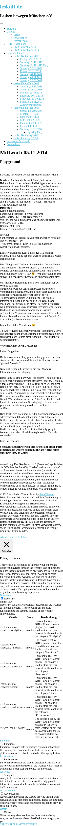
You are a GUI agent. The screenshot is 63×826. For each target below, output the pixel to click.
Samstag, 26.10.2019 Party (34, 65)
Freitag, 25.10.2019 (30, 59)
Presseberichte (21, 40)
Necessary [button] (5, 595)
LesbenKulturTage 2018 (26, 83)
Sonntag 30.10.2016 (31, 110)
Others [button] (3, 808)
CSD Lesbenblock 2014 (26, 50)
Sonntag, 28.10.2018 (31, 89)
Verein (16, 34)
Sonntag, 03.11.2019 (31, 77)
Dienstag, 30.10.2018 (31, 95)
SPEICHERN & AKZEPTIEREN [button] (18, 824)
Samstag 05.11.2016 (31, 129)
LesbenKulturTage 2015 (26, 135)
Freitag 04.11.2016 (30, 126)
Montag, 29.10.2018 (31, 92)
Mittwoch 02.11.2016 (31, 120)
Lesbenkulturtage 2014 (25, 138)
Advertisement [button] (7, 790)
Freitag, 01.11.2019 (30, 71)
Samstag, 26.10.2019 (31, 62)
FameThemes (46, 494)
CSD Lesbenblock (16, 43)
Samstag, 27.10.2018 (31, 86)
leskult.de (11, 7)
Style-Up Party (35, 132)
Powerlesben (20, 37)
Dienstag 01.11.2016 (31, 116)
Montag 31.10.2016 (30, 113)
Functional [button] (5, 740)
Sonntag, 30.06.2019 (31, 80)
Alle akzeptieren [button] (8, 537)
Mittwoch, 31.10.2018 (32, 98)
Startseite (11, 28)
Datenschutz (13, 144)
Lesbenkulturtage (16, 53)
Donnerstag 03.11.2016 (32, 123)
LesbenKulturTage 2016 (26, 107)
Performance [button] (6, 756)
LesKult (11, 31)
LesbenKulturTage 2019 (26, 56)
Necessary (9, 598)
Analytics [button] (5, 771)
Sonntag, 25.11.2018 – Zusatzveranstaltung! (32, 103)
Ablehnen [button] (23, 537)
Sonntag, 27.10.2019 (31, 68)
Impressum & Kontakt (18, 141)
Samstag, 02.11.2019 (31, 74)
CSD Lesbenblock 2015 (26, 46)
